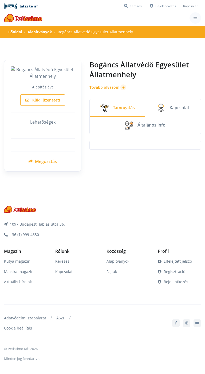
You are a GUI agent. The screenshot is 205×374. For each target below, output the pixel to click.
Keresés (62, 261)
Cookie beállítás (18, 328)
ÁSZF (60, 317)
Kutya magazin (17, 261)
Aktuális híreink (18, 281)
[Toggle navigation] (195, 18)
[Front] (23, 18)
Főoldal (15, 31)
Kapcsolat (190, 6)
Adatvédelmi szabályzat (25, 317)
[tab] (117, 108)
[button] (107, 87)
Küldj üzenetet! (45, 100)
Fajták (112, 271)
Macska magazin (19, 271)
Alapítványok (39, 31)
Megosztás (45, 161)
